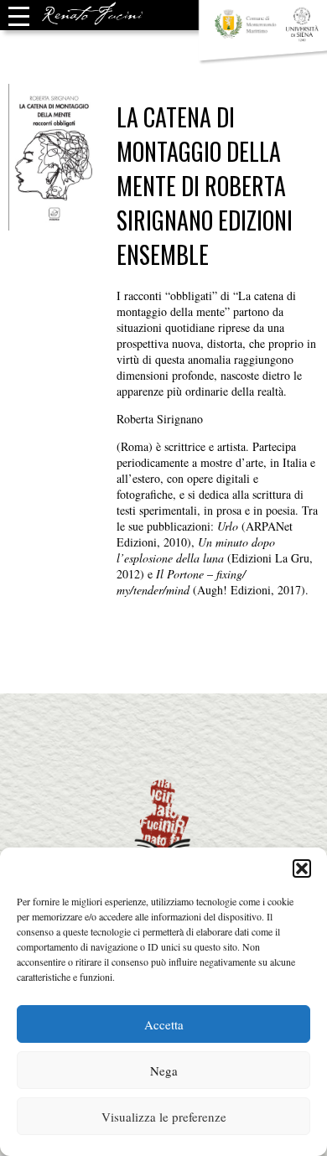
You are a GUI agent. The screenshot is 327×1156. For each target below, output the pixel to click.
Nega (164, 1070)
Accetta (164, 1024)
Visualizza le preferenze (163, 1116)
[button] (301, 868)
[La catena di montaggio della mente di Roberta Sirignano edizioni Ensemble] (54, 223)
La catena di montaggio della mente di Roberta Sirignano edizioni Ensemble (205, 186)
